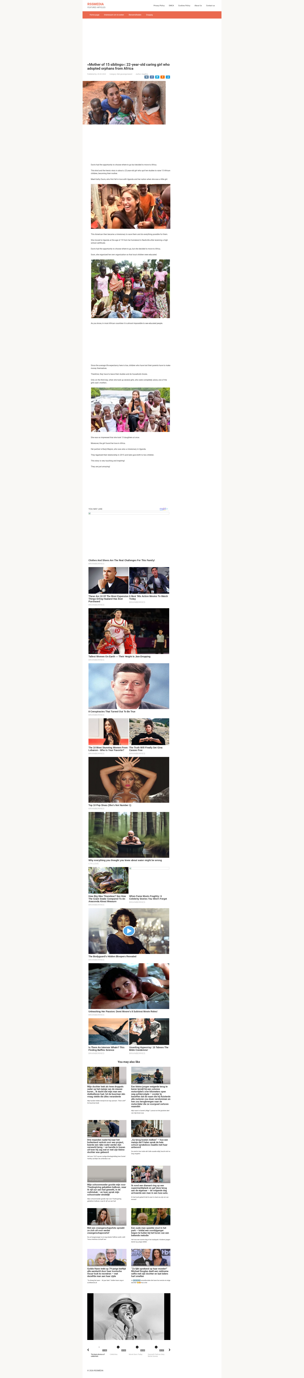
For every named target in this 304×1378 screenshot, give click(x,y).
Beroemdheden (135, 15)
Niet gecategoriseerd (124, 74)
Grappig (149, 15)
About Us (198, 6)
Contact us (210, 6)
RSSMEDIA (95, 4)
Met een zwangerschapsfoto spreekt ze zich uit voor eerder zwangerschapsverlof (105, 1230)
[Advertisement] (152, 38)
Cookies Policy (184, 6)
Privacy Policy (159, 6)
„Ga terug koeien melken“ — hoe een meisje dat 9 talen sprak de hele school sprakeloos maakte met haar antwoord (149, 1143)
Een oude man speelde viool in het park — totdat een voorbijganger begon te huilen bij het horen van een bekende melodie (150, 1232)
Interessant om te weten (114, 15)
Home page (94, 15)
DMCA (171, 6)
